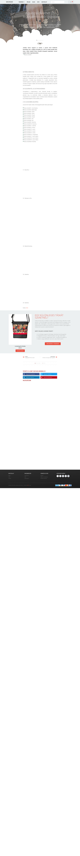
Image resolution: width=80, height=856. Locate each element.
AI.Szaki (30, 485)
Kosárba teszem (20, 350)
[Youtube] (68, 476)
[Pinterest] (63, 476)
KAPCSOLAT (44, 2)
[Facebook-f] (58, 476)
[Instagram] (60, 476)
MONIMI (9, 2)
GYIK (38, 2)
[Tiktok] (66, 476)
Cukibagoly (40, 40)
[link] (27, 307)
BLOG (33, 2)
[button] (31, 374)
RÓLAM (28, 2)
